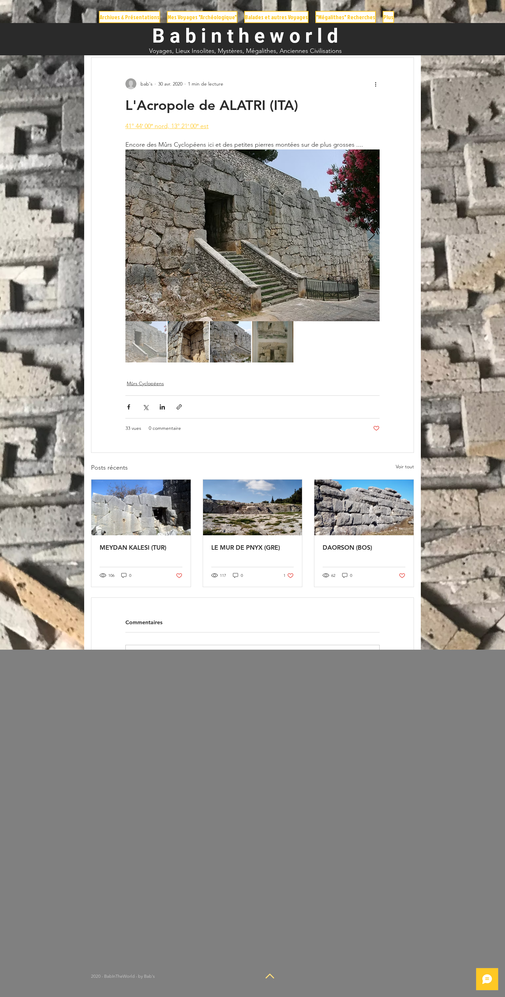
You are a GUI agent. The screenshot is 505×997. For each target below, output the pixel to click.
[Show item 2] (188, 341)
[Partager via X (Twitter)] (145, 407)
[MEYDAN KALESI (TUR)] (141, 507)
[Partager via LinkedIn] (162, 407)
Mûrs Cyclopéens (145, 383)
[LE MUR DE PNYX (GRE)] (252, 507)
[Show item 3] (230, 341)
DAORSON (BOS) (347, 547)
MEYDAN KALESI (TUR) (133, 547)
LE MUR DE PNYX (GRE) (245, 547)
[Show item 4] (272, 341)
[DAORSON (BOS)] (364, 507)
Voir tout (405, 466)
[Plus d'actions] (375, 84)
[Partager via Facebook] (128, 407)
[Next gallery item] (371, 235)
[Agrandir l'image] (252, 235)
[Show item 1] (146, 341)
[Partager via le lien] (179, 407)
